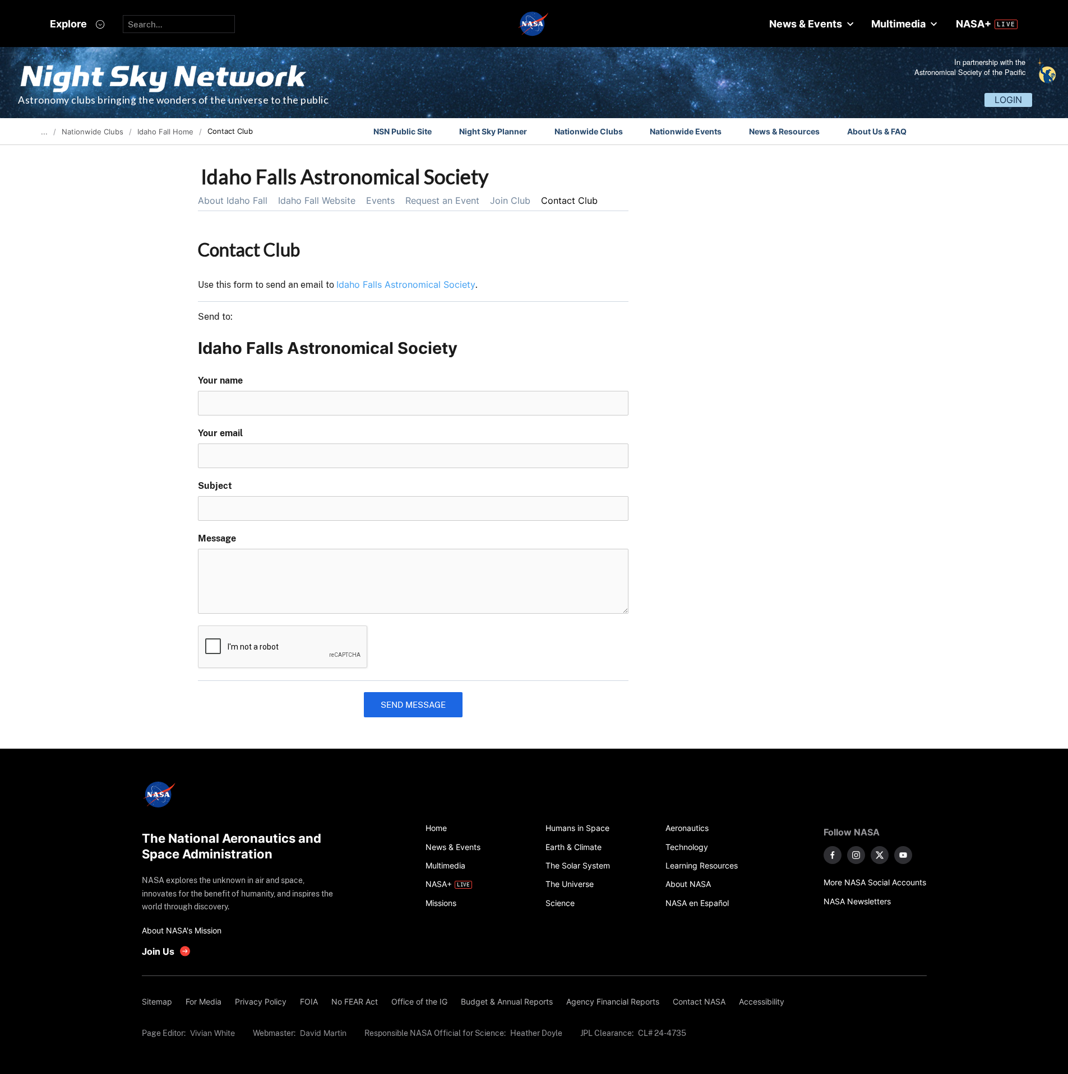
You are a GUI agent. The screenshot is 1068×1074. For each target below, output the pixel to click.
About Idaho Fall (232, 200)
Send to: (215, 316)
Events (380, 200)
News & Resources (784, 131)
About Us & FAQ (877, 131)
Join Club (510, 200)
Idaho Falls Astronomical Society (405, 284)
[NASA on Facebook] (833, 855)
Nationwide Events (686, 131)
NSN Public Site (402, 131)
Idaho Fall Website (316, 200)
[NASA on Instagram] (856, 855)
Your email (220, 433)
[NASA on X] (880, 855)
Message (217, 538)
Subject (215, 485)
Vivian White (212, 1033)
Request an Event (442, 200)
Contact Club (569, 200)
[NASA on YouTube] (903, 855)
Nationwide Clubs (588, 131)
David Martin (323, 1033)
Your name (220, 380)
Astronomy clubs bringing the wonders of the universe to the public (173, 100)
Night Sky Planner (493, 131)
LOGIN (1008, 99)
